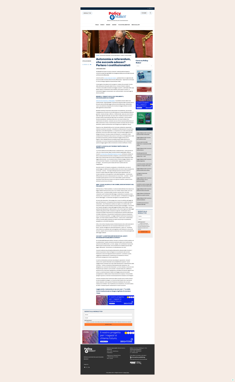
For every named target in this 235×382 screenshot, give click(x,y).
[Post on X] (83, 64)
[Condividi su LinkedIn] (87, 64)
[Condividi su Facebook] (85, 64)
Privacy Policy (126, 372)
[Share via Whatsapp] (89, 64)
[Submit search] (151, 66)
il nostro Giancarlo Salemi (110, 78)
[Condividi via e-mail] (90, 64)
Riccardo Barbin (87, 61)
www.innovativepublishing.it (135, 349)
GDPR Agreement (88, 320)
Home (97, 55)
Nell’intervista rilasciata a (105, 100)
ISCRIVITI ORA (108, 324)
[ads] (115, 304)
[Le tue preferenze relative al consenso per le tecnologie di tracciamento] (233, 380)
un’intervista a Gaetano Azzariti (111, 154)
